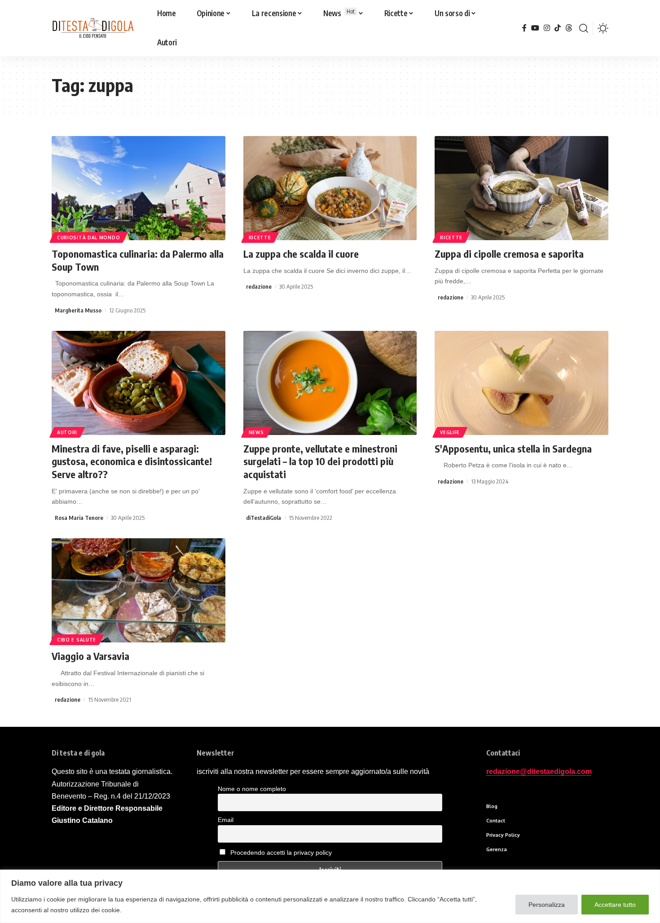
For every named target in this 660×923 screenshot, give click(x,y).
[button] (583, 28)
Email (225, 819)
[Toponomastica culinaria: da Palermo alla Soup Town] (138, 188)
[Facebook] (524, 28)
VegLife (450, 432)
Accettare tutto (615, 904)
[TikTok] (557, 28)
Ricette (260, 237)
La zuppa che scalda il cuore (301, 253)
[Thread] (569, 28)
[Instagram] (546, 28)
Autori (67, 432)
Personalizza (546, 904)
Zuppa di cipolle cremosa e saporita (509, 253)
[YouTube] (535, 28)
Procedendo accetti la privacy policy (281, 852)
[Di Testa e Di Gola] (93, 28)
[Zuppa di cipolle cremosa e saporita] (521, 188)
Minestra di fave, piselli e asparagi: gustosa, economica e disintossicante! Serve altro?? (132, 461)
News (256, 432)
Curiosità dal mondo (88, 237)
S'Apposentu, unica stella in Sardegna (513, 448)
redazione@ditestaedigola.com (539, 771)
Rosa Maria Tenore (79, 517)
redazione (259, 286)
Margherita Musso (78, 310)
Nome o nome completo (252, 788)
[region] (330, 896)
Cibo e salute (76, 639)
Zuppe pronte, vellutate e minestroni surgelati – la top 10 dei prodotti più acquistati (320, 461)
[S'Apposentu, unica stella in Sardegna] (521, 383)
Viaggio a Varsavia (90, 656)
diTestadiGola (263, 517)
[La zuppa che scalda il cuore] (330, 188)
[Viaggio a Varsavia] (138, 590)
